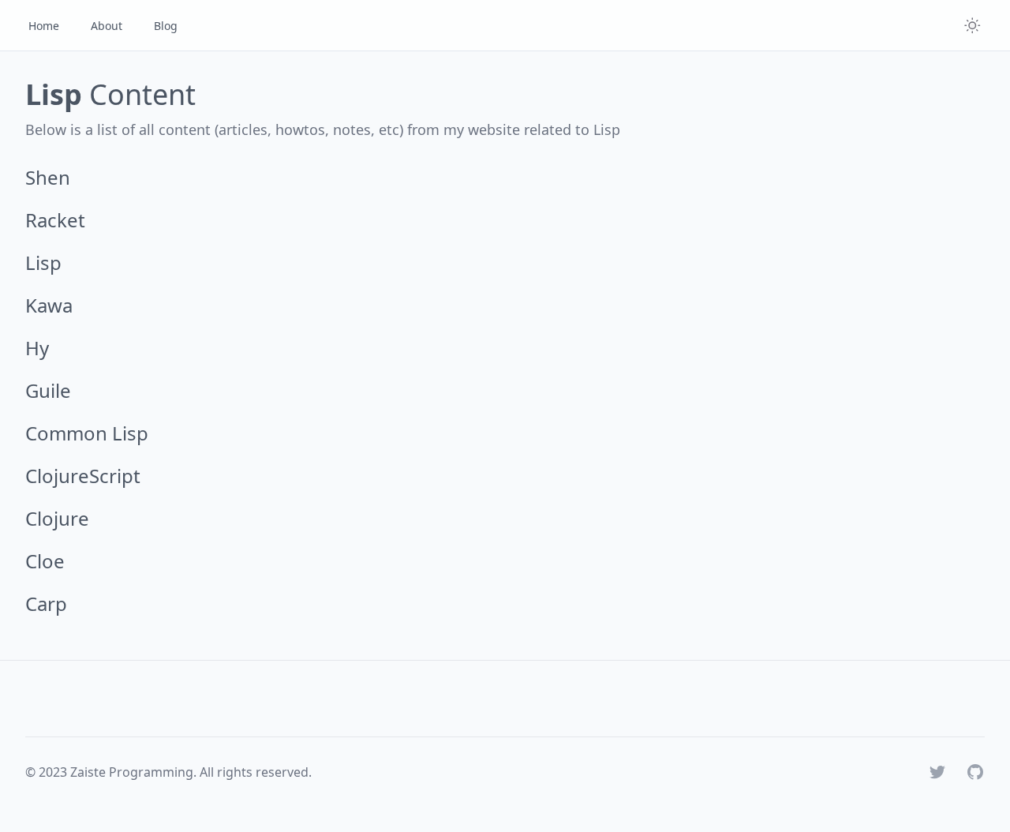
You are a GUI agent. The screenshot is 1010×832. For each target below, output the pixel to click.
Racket (55, 220)
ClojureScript (82, 476)
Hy (37, 348)
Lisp (43, 262)
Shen (47, 177)
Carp (46, 603)
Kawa (49, 305)
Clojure (57, 518)
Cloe (45, 561)
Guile (48, 390)
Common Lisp (86, 433)
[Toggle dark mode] (972, 25)
